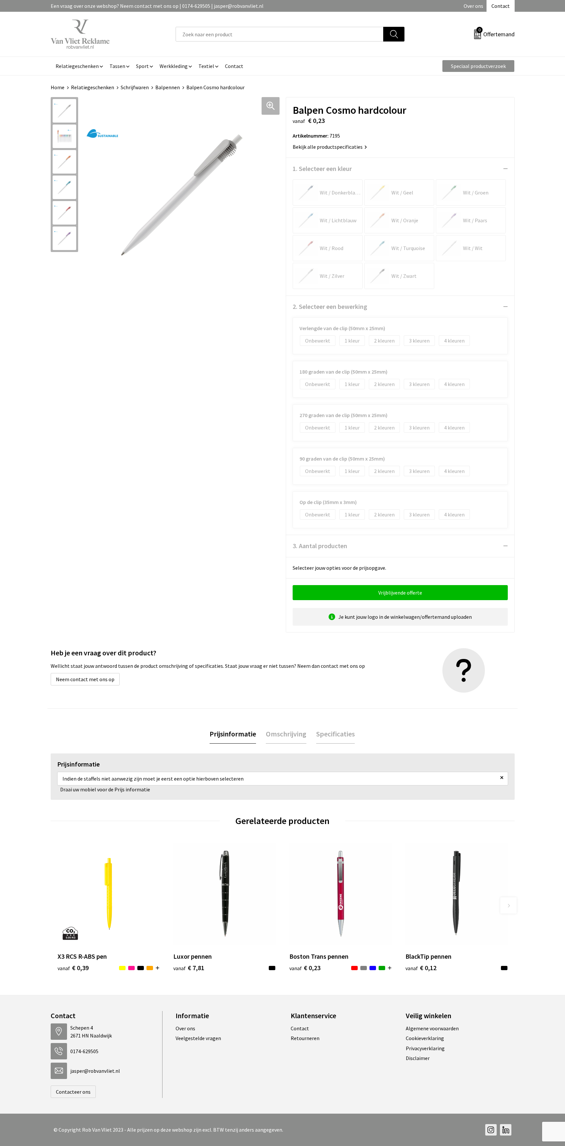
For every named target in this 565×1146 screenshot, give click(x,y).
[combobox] (280, 34)
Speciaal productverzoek (478, 66)
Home (57, 87)
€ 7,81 (188, 968)
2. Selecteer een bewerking (330, 306)
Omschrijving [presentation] (286, 733)
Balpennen (167, 87)
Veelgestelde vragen (198, 1038)
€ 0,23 (304, 968)
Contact (500, 6)
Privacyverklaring (425, 1048)
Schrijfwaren (135, 87)
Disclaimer (418, 1058)
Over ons (473, 6)
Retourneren (305, 1038)
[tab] (233, 734)
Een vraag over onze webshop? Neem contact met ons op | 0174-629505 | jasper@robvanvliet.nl (157, 6)
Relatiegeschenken (92, 87)
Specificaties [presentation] (335, 733)
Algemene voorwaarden (432, 1028)
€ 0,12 (421, 968)
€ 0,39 (73, 968)
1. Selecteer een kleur (322, 168)
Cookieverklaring (425, 1038)
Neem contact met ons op (85, 679)
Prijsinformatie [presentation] (233, 733)
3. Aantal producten (320, 546)
